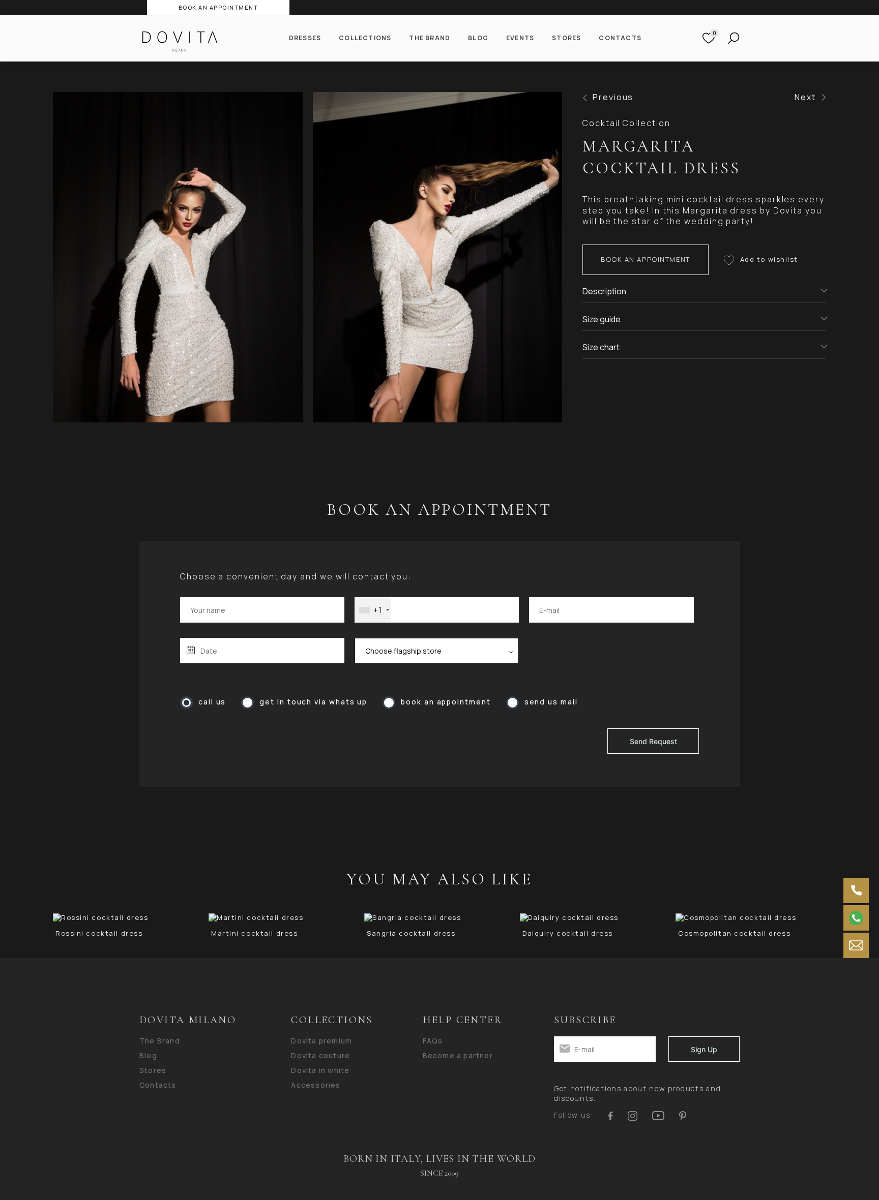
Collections (365, 38)
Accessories (315, 1085)
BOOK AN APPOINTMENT (218, 7)
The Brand (429, 38)
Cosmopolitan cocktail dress (734, 933)
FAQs (433, 1040)
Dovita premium (321, 1040)
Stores (566, 38)
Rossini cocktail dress (98, 933)
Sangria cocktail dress (411, 933)
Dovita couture (320, 1055)
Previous (613, 97)
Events (520, 38)
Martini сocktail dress (254, 933)
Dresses (305, 38)
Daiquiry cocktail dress (567, 933)
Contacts (620, 38)
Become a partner (458, 1055)
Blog (478, 38)
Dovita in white (320, 1070)
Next (805, 97)
